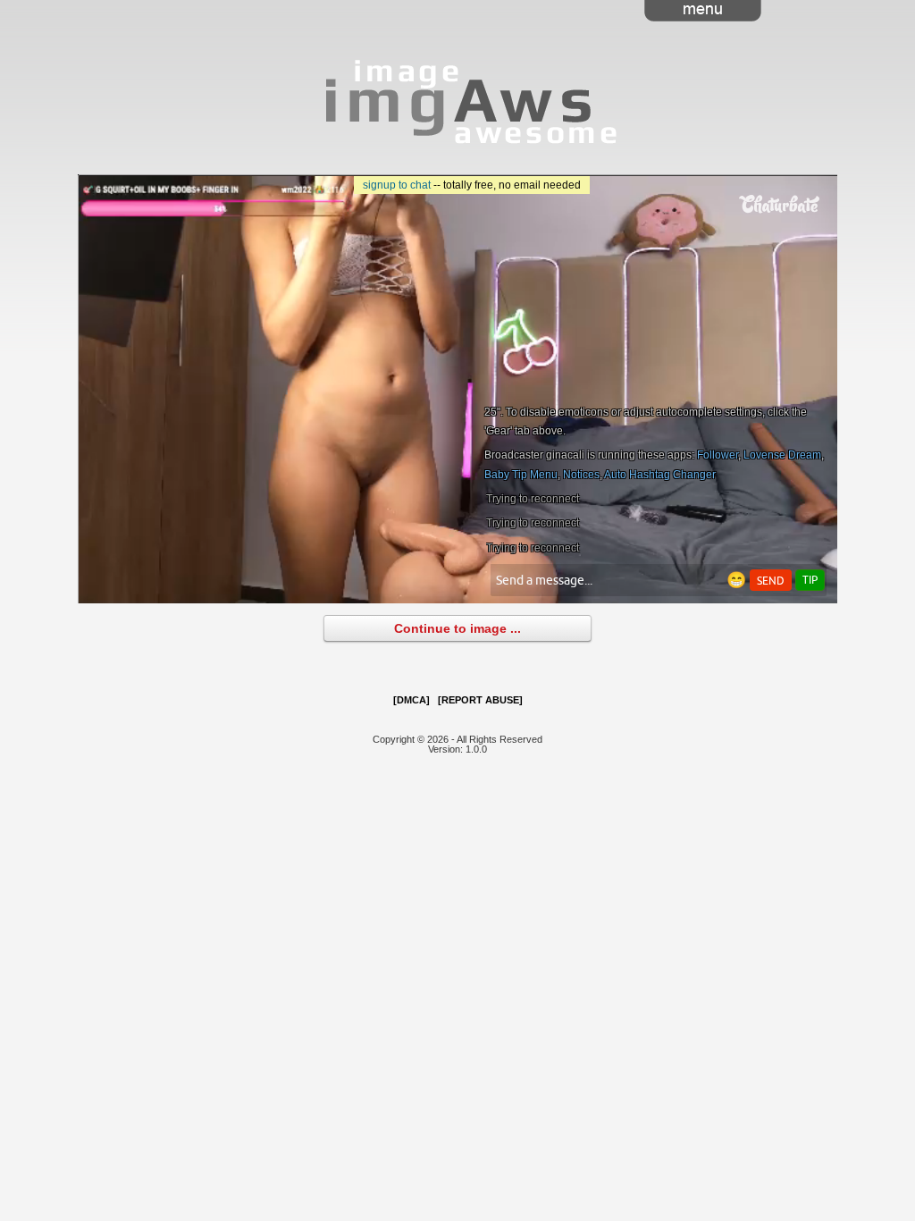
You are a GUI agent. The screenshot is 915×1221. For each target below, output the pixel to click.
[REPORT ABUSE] (480, 700)
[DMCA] (411, 700)
